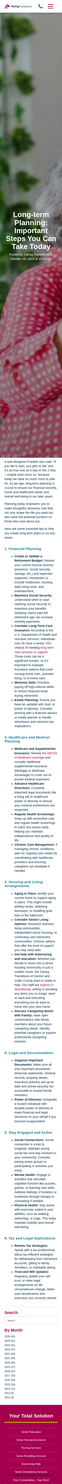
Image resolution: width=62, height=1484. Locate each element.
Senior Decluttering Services (31, 1471)
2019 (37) (9, 1366)
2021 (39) (9, 1358)
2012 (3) (9, 1397)
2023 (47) (9, 1349)
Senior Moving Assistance (31, 1439)
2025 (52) (9, 1340)
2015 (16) (9, 1384)
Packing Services (31, 1447)
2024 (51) (9, 1345)
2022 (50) (9, 1353)
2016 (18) (9, 1379)
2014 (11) (9, 1388)
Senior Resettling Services (31, 1455)
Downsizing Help (31, 1463)
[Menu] (50, 6)
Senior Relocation (31, 1431)
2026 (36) (9, 1336)
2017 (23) (9, 1375)
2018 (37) (9, 1371)
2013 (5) (9, 1393)
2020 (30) (9, 1362)
